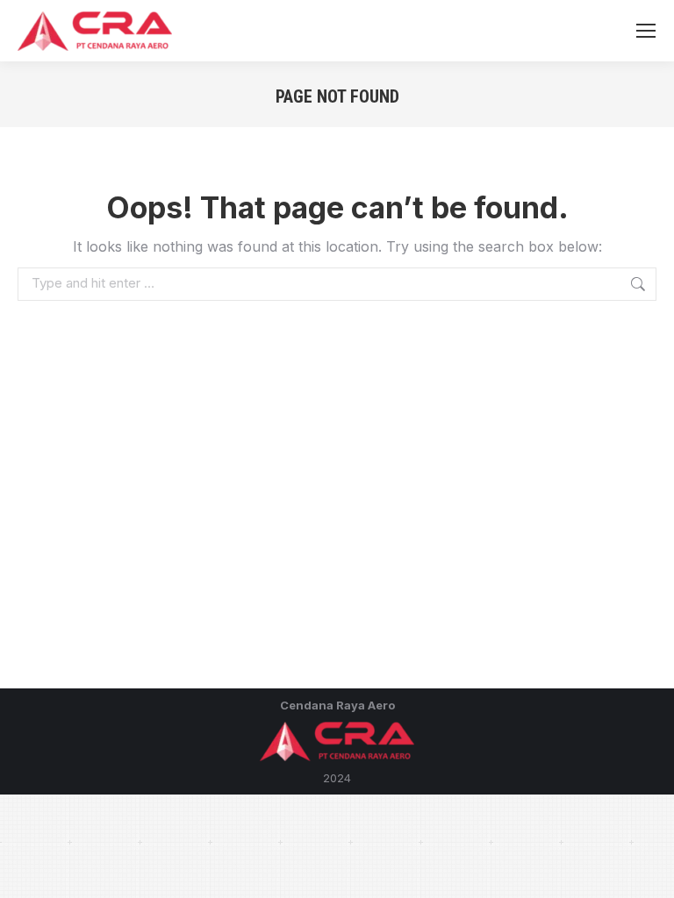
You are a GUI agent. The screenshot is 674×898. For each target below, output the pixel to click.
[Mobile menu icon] (645, 30)
